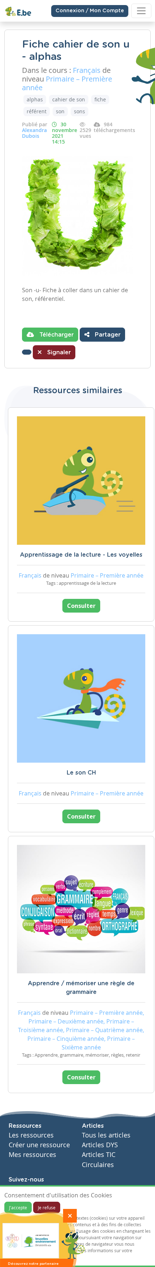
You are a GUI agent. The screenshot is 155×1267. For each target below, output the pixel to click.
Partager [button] (106, 335)
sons (79, 111)
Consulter (81, 606)
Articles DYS (100, 1145)
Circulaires (98, 1165)
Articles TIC (98, 1154)
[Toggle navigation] (141, 11)
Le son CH (81, 773)
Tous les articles (106, 1135)
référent (36, 111)
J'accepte (18, 1207)
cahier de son (68, 99)
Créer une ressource (39, 1145)
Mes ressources (32, 1154)
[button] (26, 352)
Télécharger (55, 335)
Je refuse (47, 1207)
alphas (35, 99)
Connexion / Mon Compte (90, 10)
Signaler (58, 352)
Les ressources (31, 1135)
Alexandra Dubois (34, 133)
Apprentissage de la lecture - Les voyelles (81, 555)
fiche (100, 99)
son (60, 111)
